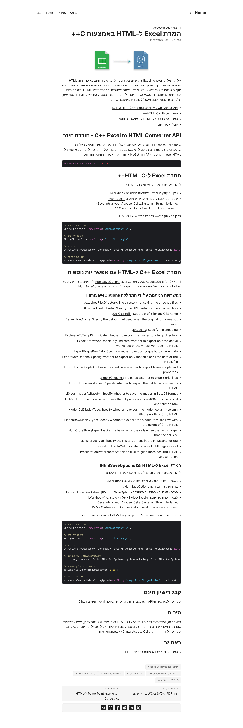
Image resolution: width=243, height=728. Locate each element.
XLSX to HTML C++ (168, 680)
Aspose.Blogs (161, 27)
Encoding (139, 329)
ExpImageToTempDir (79, 335)
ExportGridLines (112, 377)
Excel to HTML (135, 673)
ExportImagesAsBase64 (84, 393)
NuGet (134, 154)
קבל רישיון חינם (168, 124)
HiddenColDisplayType (84, 409)
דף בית (177, 27)
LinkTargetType (93, 440)
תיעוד (101, 631)
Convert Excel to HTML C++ (163, 673)
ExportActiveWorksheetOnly (97, 341)
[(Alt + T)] (191, 13)
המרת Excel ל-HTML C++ (160, 113)
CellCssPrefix (122, 313)
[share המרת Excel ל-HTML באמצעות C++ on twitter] (138, 708)
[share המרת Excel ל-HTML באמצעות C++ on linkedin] (131, 708)
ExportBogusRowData (89, 351)
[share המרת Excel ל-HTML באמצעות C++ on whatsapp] (110, 708)
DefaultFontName (77, 319)
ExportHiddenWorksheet (86, 383)
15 (93, 507)
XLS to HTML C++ (85, 673)
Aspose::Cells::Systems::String (143, 203)
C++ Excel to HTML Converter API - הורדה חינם (145, 107)
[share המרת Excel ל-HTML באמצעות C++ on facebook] (117, 708)
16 (78, 601)
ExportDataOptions (76, 357)
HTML (73, 80)
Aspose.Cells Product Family (163, 666)
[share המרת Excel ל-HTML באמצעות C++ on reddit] (124, 708)
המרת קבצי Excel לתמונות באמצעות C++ (151, 652)
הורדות (89, 154)
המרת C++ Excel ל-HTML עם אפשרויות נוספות (147, 119)
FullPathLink (73, 399)
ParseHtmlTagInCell (111, 446)
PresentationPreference (96, 452)
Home (200, 12)
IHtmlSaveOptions (107, 281)
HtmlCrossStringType (84, 430)
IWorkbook (117, 193)
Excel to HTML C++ (111, 673)
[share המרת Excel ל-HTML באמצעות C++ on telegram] (103, 708)
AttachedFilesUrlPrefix (98, 308)
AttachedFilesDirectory (101, 302)
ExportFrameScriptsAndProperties (88, 367)
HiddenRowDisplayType (80, 420)
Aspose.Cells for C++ (166, 145)
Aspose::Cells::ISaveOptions (138, 507)
